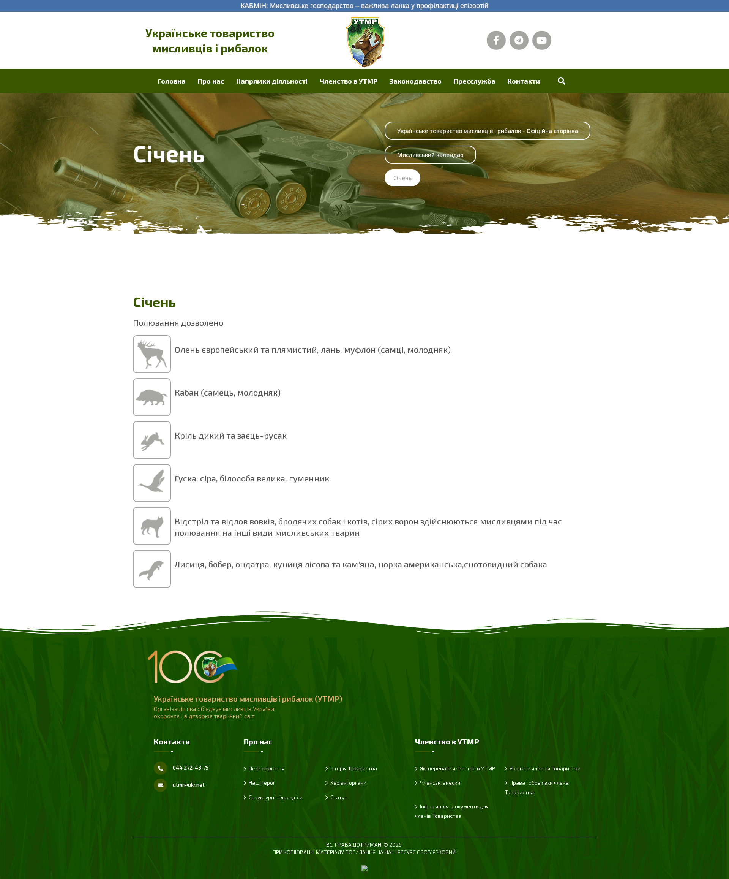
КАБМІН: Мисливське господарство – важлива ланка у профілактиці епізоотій (364, 6)
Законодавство (416, 81)
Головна (172, 81)
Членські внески (440, 782)
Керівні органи (348, 782)
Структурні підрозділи (276, 797)
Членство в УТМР (348, 81)
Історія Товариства (353, 768)
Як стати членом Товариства (545, 768)
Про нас (211, 81)
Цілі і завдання (266, 768)
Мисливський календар (430, 154)
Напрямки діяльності (272, 81)
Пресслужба (474, 81)
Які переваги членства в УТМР (457, 768)
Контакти (524, 81)
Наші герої (261, 782)
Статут (338, 797)
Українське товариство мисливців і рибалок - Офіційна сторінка (487, 130)
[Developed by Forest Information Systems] (364, 867)
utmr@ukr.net (189, 784)
